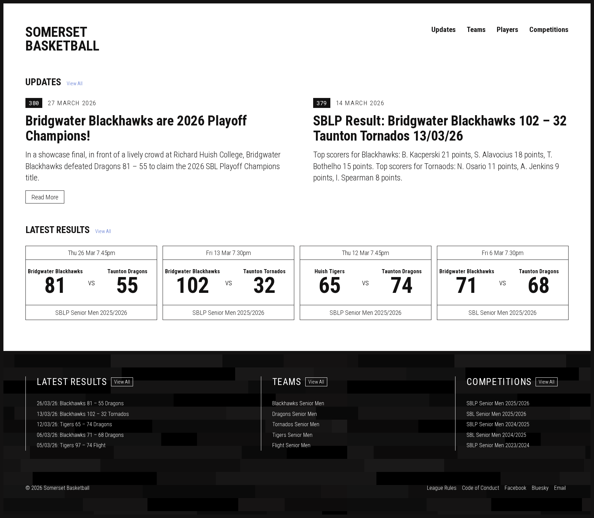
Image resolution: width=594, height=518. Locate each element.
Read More (44, 197)
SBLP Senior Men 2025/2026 (497, 403)
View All (74, 84)
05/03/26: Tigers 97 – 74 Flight (71, 445)
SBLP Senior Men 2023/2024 (497, 445)
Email (560, 488)
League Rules (441, 488)
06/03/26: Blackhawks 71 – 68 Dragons (80, 435)
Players (507, 29)
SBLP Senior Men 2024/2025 (497, 424)
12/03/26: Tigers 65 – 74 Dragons (74, 424)
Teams (476, 29)
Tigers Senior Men (292, 435)
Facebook (515, 488)
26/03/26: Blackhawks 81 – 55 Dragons (80, 403)
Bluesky (540, 488)
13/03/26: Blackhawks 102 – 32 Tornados (83, 414)
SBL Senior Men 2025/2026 (496, 414)
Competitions (549, 29)
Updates (443, 29)
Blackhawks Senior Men (298, 403)
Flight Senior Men (291, 445)
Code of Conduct (480, 488)
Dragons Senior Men (294, 414)
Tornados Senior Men (295, 424)
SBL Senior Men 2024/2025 (496, 435)
